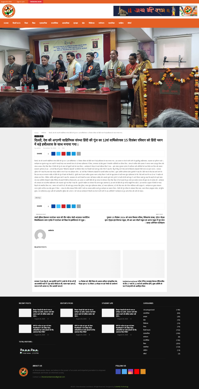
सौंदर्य (129, 23)
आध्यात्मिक (65, 23)
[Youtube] (136, 371)
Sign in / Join (20, 2)
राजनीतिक (54, 23)
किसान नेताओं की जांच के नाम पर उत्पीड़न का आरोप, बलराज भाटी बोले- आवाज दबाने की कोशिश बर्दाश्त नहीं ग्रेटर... (43, 313)
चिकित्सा (92, 23)
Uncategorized (148, 310)
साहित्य (121, 23)
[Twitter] (124, 371)
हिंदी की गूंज (38, 198)
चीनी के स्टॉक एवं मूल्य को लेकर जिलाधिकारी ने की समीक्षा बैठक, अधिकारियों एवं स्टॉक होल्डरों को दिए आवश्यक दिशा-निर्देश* (43, 329)
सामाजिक (111, 23)
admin (39, 148)
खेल (83, 23)
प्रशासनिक (43, 23)
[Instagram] (130, 371)
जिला (26, 23)
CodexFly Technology (121, 387)
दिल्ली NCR (16, 23)
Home (6, 23)
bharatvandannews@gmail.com (53, 377)
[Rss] (143, 371)
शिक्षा (33, 23)
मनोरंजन (101, 23)
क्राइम (75, 23)
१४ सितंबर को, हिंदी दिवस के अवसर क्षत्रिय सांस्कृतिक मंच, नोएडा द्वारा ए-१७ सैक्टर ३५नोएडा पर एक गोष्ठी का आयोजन (98, 282)
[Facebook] (118, 371)
